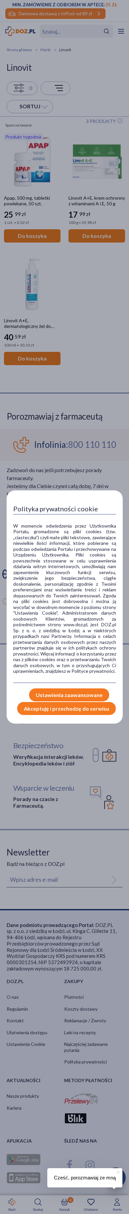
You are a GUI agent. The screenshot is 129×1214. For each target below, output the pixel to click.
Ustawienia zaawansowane (69, 695)
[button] (117, 1171)
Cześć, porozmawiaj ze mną (85, 1177)
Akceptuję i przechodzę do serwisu (66, 708)
